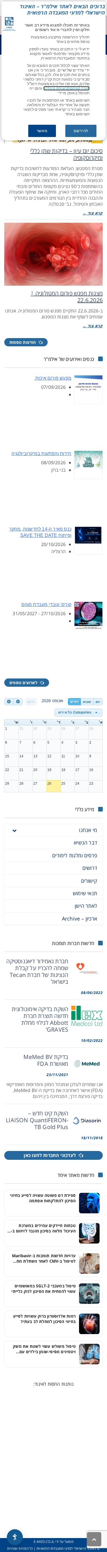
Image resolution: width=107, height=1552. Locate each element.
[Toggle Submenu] (14, 830)
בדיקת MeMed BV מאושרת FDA (45, 1060)
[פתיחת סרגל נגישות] (15, 1537)
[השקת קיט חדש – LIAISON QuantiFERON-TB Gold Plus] (87, 1120)
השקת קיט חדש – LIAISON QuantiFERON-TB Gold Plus (37, 1120)
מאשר (42, 130)
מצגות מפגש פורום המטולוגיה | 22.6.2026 (67, 296)
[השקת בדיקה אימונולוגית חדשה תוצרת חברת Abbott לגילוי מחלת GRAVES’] (87, 1016)
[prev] (8, 701)
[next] (17, 701)
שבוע (87, 702)
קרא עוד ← (93, 213)
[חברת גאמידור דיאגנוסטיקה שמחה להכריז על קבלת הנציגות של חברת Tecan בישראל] (87, 968)
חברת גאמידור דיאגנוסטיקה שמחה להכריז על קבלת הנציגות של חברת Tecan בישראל (37, 971)
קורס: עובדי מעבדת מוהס (46, 604)
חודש (74, 702)
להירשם (81, 130)
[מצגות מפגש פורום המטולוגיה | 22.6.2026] (53, 254)
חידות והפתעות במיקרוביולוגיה (41, 453)
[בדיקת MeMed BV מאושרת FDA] (87, 1064)
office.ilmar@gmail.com (66, 88)
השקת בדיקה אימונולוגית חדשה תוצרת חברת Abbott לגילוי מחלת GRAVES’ (40, 1019)
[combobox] (78, 713)
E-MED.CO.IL (44, 1541)
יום (98, 702)
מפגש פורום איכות (52, 378)
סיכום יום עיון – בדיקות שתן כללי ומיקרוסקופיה (66, 154)
